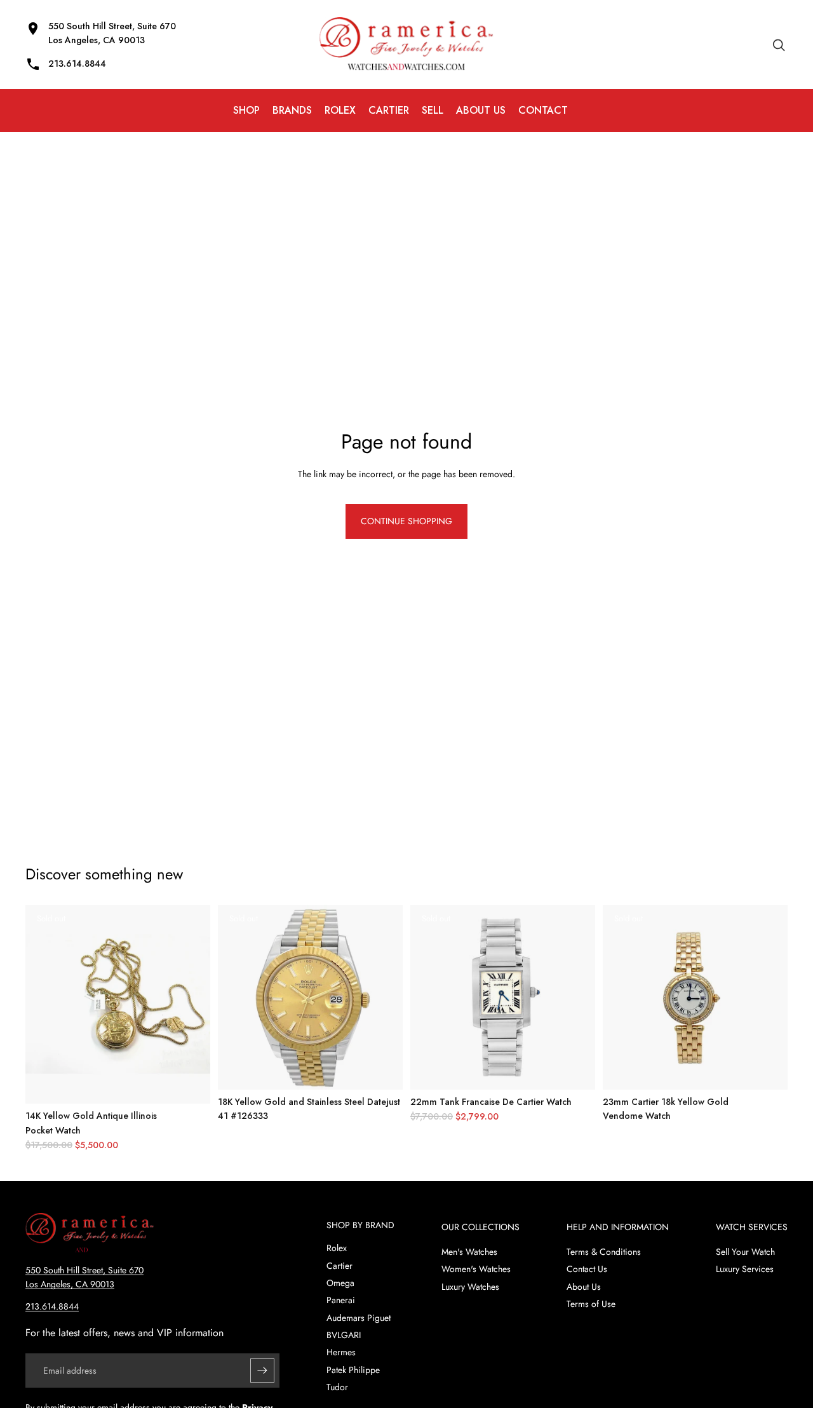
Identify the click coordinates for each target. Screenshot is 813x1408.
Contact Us (587, 1268)
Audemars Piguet (358, 1317)
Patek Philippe (353, 1370)
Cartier (339, 1265)
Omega (340, 1282)
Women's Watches (476, 1268)
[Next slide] (191, 1005)
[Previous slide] (44, 1005)
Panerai (340, 1300)
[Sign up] (262, 1370)
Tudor (337, 1387)
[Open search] (779, 44)
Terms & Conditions (604, 1251)
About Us (584, 1286)
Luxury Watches (470, 1286)
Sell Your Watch (745, 1251)
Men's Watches (469, 1251)
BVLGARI (343, 1335)
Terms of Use (591, 1303)
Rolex (336, 1248)
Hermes (341, 1352)
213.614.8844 (52, 1306)
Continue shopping (406, 521)
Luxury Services (745, 1268)
